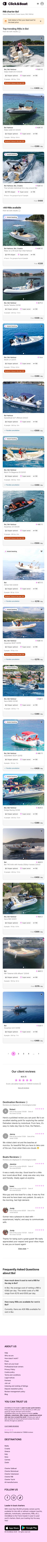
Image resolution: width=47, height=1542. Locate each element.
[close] (40, 21)
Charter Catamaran (12, 1474)
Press (7, 1361)
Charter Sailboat (11, 1468)
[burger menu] (38, 4)
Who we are (9, 1356)
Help (6, 1353)
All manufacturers (11, 1482)
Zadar (7, 1462)
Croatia (7, 1449)
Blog (6, 1394)
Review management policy (15, 1391)
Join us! (7, 1383)
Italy (6, 1454)
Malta (7, 1446)
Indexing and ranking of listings (16, 1386)
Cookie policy (10, 1372)
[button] (23, 65)
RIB (27, 14)
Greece (7, 1451)
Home (5, 14)
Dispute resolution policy (14, 1389)
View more (22, 1249)
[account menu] (42, 3)
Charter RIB (9, 1477)
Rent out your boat (11, 1364)
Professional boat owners (14, 1367)
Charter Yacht (10, 1479)
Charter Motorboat (11, 1471)
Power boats (20, 14)
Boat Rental (11, 14)
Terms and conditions (13, 1375)
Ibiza (6, 1457)
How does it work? (11, 1358)
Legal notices (9, 1378)
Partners (8, 1380)
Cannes (7, 1460)
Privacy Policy (10, 1369)
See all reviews (23, 1088)
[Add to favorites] (41, 38)
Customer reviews (12, 1426)
